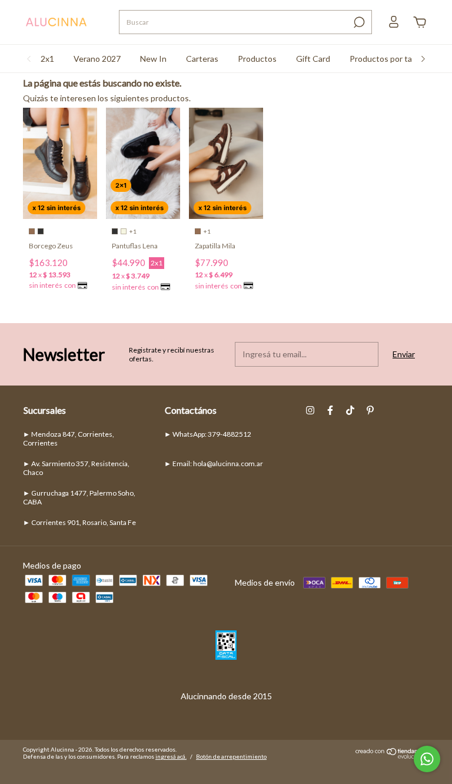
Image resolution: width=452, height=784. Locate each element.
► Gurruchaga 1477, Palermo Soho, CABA (79, 497)
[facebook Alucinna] (330, 410)
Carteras (202, 59)
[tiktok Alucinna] (350, 410)
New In (153, 59)
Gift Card (313, 59)
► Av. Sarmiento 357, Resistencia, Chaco (76, 468)
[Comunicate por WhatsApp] (427, 759)
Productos (257, 59)
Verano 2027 (97, 59)
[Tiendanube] (392, 755)
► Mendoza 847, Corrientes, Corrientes (68, 438)
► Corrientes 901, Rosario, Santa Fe (79, 522)
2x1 (47, 59)
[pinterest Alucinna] (370, 410)
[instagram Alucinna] (310, 410)
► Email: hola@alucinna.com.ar (213, 463)
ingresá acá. (171, 756)
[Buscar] (358, 22)
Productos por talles (387, 59)
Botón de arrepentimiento (231, 756)
